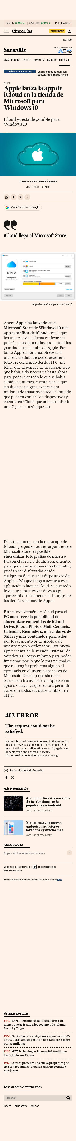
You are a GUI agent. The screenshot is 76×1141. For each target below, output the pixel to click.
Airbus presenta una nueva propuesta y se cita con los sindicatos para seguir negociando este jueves (36, 1066)
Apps (7, 853)
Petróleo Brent (63, 23)
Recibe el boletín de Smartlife (26, 770)
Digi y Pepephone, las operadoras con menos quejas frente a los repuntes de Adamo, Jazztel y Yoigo (35, 1024)
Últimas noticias (16, 1013)
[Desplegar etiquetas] (69, 852)
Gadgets (51, 60)
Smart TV (39, 60)
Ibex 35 (10, 23)
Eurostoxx (21, 1106)
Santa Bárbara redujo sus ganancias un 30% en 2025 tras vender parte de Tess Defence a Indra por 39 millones (37, 1039)
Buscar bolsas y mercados (23, 1087)
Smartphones (11, 60)
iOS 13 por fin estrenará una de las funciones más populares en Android (48, 802)
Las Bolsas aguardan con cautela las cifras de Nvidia (53, 73)
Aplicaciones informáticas (28, 853)
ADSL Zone (62, 51)
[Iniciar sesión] (69, 31)
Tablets (27, 60)
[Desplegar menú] (6, 31)
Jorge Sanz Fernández (38, 181)
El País (67, 39)
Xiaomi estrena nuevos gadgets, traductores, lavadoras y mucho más (44, 826)
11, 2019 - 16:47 (38, 187)
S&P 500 (34, 23)
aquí (59, 879)
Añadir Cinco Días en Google (24, 207)
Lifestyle (64, 60)
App (6, 83)
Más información (12, 870)
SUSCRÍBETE (57, 31)
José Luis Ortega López (39, 811)
